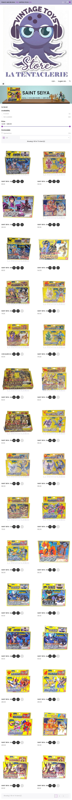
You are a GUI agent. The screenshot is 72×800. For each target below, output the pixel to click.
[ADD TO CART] (22, 181)
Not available (36, 117)
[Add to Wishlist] (18, 181)
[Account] (63, 2)
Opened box (35, 133)
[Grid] (3, 137)
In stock (36, 114)
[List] (6, 137)
